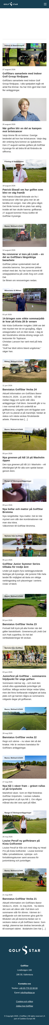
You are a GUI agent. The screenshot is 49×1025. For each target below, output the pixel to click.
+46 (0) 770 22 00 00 (28, 988)
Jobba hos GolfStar (24, 1006)
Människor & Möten (13, 290)
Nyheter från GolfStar (14, 536)
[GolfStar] (11, 4)
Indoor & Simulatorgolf (14, 45)
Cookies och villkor (24, 1001)
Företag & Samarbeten (14, 162)
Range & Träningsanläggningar (18, 481)
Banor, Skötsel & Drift (14, 226)
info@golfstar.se (27, 993)
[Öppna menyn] (45, 4)
